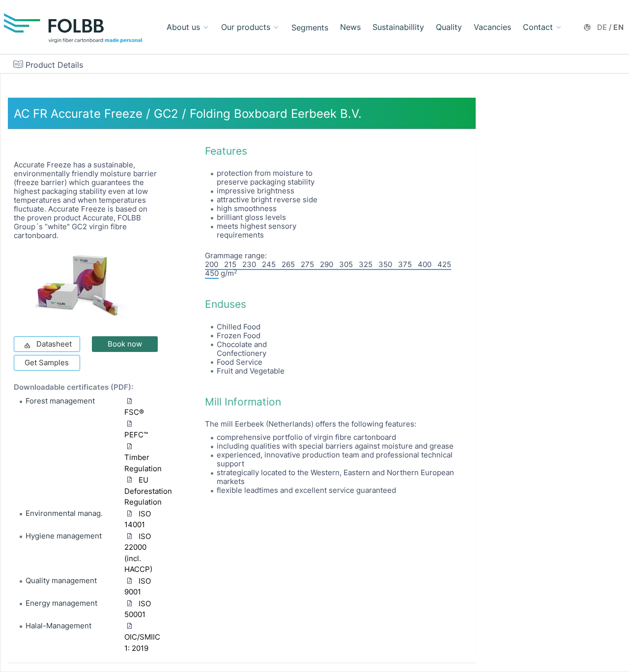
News (350, 27)
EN (618, 27)
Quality (449, 27)
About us (183, 27)
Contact (538, 27)
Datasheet (54, 344)
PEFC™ (136, 434)
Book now (125, 344)
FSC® (134, 412)
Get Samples (47, 362)
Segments (309, 27)
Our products (245, 27)
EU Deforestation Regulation (148, 491)
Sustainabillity (398, 27)
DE (602, 27)
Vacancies (492, 27)
